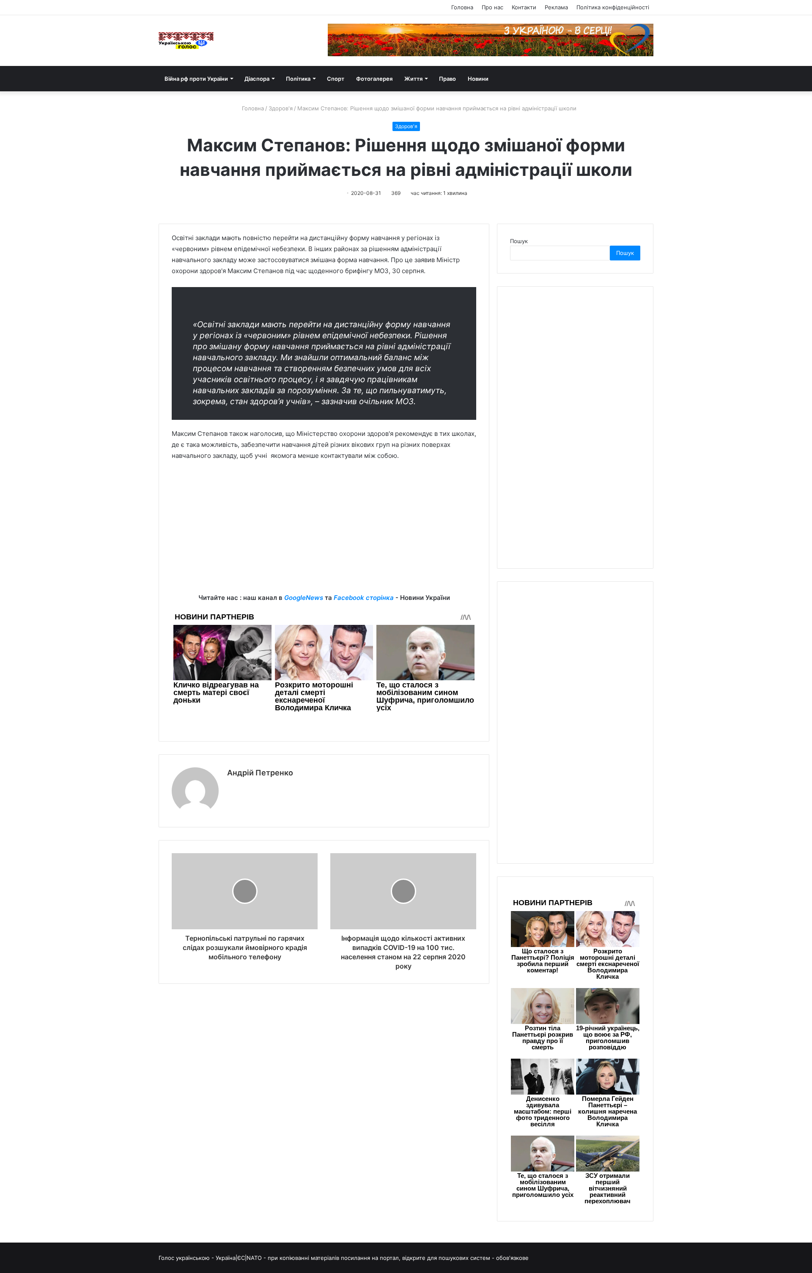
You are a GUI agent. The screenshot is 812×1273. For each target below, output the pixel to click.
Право (447, 78)
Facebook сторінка (364, 598)
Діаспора (256, 78)
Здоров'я (281, 108)
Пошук (519, 241)
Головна (462, 7)
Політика (298, 78)
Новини (478, 78)
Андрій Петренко (260, 772)
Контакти (524, 7)
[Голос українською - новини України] (186, 40)
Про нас (492, 7)
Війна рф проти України (196, 78)
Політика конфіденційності (612, 7)
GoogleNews (303, 598)
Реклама (556, 7)
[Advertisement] (324, 533)
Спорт (335, 78)
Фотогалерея (374, 78)
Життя (413, 78)
